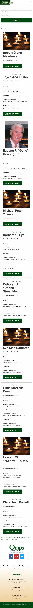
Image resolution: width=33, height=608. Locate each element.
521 (28, 538)
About (28, 566)
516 (17, 538)
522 (2, 539)
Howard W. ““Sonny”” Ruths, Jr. (15, 461)
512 (9, 538)
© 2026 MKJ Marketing (23, 604)
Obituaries (6, 566)
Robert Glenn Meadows (12, 54)
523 (5, 539)
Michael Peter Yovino (13, 212)
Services (14, 566)
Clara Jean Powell (16, 502)
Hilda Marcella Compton (13, 389)
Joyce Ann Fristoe (16, 77)
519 (24, 538)
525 (10, 539)
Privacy (16, 606)
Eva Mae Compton (16, 348)
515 (15, 538)
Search (16, 20)
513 (11, 538)
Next (16, 539)
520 (26, 538)
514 (13, 538)
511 (7, 538)
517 (19, 538)
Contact (16, 569)
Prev (2, 538)
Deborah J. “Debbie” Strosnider (11, 288)
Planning (21, 566)
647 (13, 539)
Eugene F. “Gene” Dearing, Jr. (16, 152)
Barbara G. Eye (14, 235)
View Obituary (12, 66)
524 (7, 539)
